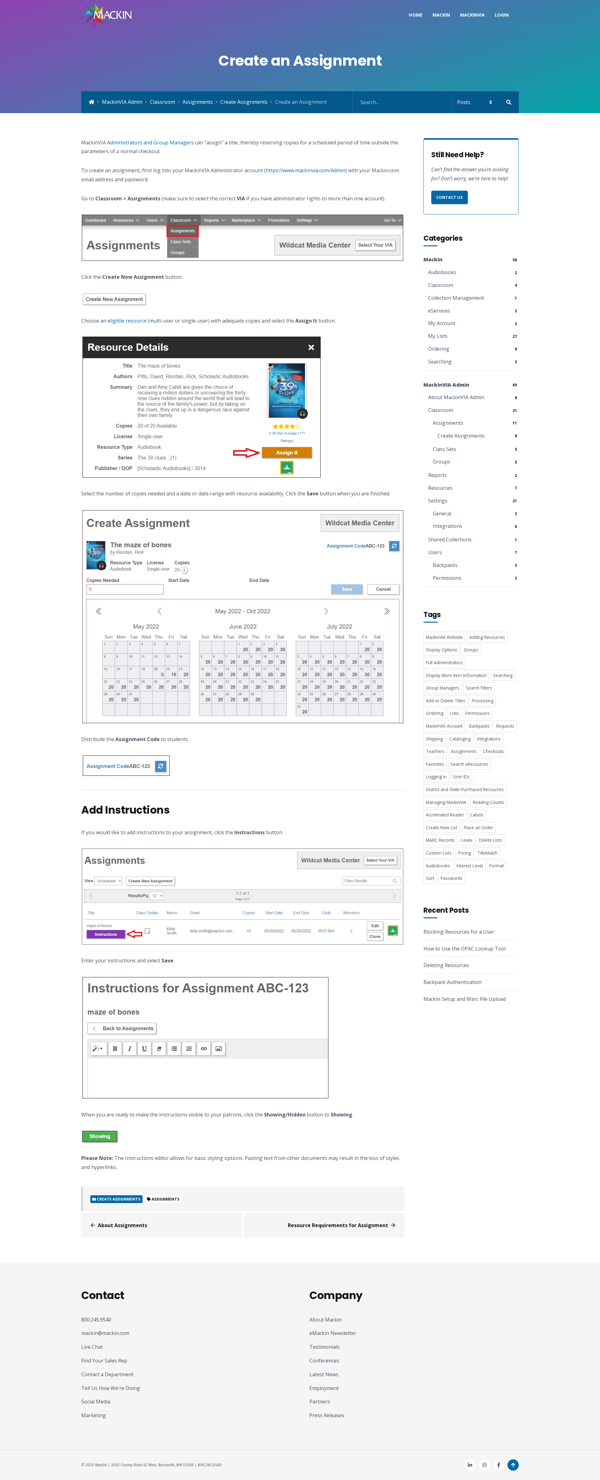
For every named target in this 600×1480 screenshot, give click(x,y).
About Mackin (325, 1319)
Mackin (441, 15)
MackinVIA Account (444, 726)
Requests (505, 726)
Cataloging (460, 739)
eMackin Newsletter (332, 1333)
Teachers (435, 751)
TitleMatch (488, 853)
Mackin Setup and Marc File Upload (464, 999)
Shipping (434, 739)
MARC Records (440, 840)
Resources (440, 487)
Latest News (323, 1374)
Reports (437, 475)
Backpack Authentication (452, 982)
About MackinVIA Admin (456, 397)
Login (502, 15)
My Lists (438, 336)
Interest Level (470, 866)
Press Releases (326, 1415)
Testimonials (324, 1346)
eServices (439, 310)
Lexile (466, 840)
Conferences (324, 1360)
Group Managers (442, 688)
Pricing (464, 853)
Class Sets (444, 449)
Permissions (447, 577)
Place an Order (478, 827)
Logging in (436, 777)
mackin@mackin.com (105, 1333)
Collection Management (456, 297)
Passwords (451, 878)
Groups (441, 461)
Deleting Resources (446, 965)
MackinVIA (472, 15)
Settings (438, 500)
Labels (477, 815)
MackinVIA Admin (122, 101)
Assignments (197, 101)
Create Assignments (244, 101)
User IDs (461, 777)
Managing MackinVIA (446, 802)
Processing (482, 701)
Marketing (93, 1415)
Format (496, 866)
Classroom (162, 101)
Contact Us (449, 197)
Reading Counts (488, 802)
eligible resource (127, 320)
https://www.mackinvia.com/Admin (305, 170)
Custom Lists (439, 853)
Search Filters (479, 688)
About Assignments (122, 1225)
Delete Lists (490, 840)
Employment (324, 1388)
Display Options (441, 650)
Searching (440, 361)
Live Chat (92, 1346)
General (442, 513)
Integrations (447, 526)
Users (435, 552)
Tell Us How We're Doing (110, 1388)
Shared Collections (450, 539)
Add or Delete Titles (445, 701)
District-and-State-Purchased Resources (465, 789)
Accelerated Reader (445, 815)
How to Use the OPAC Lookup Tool (464, 948)
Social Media (95, 1401)
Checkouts (493, 751)
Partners (319, 1401)
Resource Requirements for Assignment (338, 1225)
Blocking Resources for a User (458, 931)
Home (415, 15)
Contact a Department (107, 1374)
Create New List (441, 827)
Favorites (435, 764)
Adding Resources (487, 637)
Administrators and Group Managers (150, 142)
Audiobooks (442, 272)
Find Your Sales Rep (104, 1360)
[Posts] (436, 102)
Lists (454, 713)
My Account (441, 323)
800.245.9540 (96, 1319)
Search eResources (469, 764)
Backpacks (445, 565)
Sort (430, 878)
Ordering (438, 348)
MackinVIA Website (444, 637)
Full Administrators (444, 662)
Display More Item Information (456, 675)
